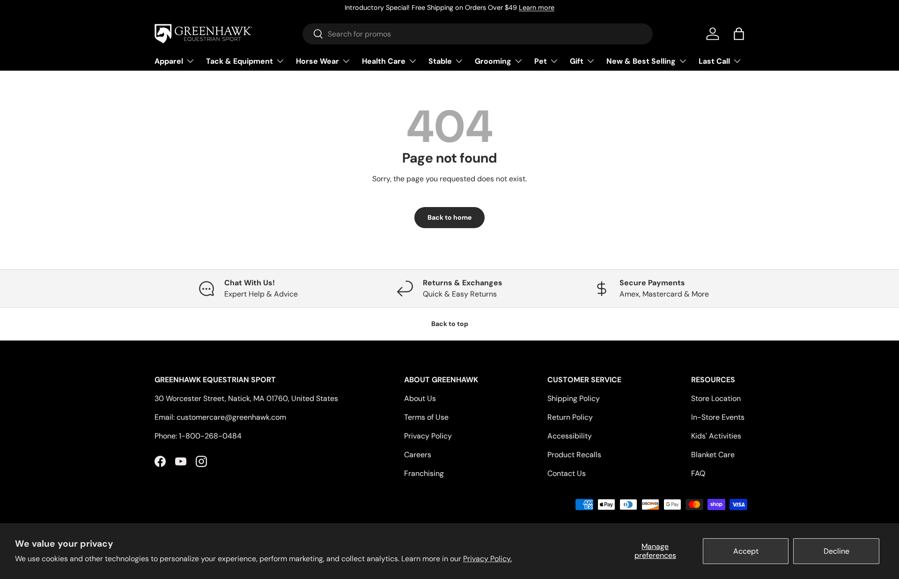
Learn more (536, 7)
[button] (739, 33)
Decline (836, 551)
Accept (746, 551)
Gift (576, 61)
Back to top (449, 323)
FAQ (698, 473)
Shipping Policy (573, 398)
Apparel (169, 61)
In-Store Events (717, 417)
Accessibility (569, 436)
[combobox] (477, 34)
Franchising (424, 473)
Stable (440, 61)
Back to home (449, 217)
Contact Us (566, 473)
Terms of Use (426, 417)
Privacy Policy (428, 436)
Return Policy (570, 417)
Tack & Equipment (239, 61)
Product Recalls (574, 455)
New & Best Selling (641, 61)
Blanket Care (713, 455)
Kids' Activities (716, 436)
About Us (420, 398)
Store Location (716, 398)
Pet (540, 61)
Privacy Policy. (487, 559)
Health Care (383, 61)
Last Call (714, 61)
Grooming (493, 61)
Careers (417, 455)
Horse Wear (317, 61)
